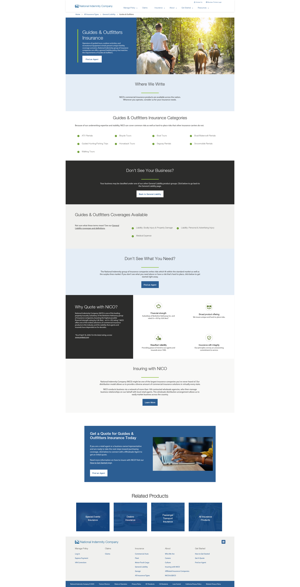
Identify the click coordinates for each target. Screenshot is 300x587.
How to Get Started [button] (202, 554)
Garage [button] (138, 571)
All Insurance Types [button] (142, 576)
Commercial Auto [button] (142, 554)
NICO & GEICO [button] (170, 576)
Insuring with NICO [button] (172, 567)
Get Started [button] (186, 8)
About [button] (172, 8)
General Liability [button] (141, 567)
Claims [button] (145, 8)
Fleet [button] (137, 558)
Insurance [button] (159, 8)
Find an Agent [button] (200, 563)
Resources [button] (202, 8)
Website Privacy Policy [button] (213, 584)
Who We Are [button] (169, 554)
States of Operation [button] (120, 584)
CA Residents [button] (163, 584)
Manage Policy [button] (129, 8)
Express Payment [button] (81, 558)
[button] (198, 2)
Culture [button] (168, 563)
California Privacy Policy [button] (193, 584)
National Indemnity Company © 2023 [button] (82, 584)
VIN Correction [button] (80, 563)
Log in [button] (77, 554)
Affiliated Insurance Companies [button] (177, 571)
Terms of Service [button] (104, 584)
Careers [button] (168, 558)
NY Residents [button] (150, 584)
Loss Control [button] (177, 584)
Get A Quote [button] (199, 558)
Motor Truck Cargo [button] (142, 563)
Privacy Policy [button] (136, 584)
